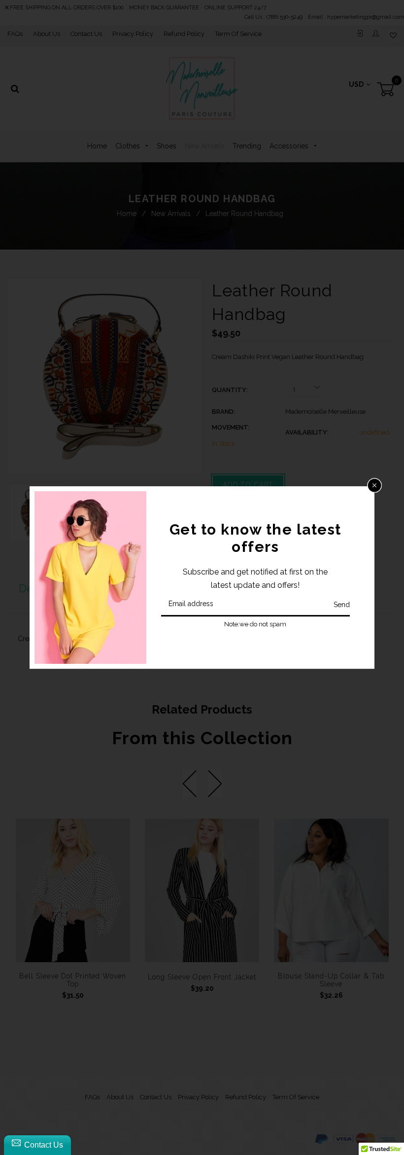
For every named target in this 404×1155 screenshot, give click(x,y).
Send (342, 605)
